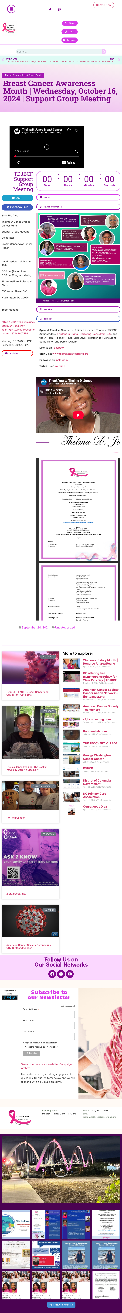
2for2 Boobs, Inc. (16, 893)
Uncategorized (65, 627)
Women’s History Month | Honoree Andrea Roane (100, 661)
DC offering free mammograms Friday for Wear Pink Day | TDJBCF (100, 676)
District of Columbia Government (97, 782)
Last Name (28, 1031)
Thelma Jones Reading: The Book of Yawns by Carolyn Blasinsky (26, 768)
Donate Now (103, 5)
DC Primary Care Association (94, 795)
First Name (28, 1020)
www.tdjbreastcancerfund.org (70, 353)
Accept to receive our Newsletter (41, 1047)
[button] (61, 1169)
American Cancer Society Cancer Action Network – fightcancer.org (101, 693)
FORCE (88, 768)
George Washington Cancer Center (97, 757)
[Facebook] (52, 974)
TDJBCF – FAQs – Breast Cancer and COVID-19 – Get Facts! (27, 693)
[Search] (104, 51)
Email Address (31, 1009)
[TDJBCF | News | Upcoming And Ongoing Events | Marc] (46, 1285)
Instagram (62, 359)
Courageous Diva (95, 806)
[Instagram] (60, 10)
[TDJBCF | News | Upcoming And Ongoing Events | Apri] (16, 1224)
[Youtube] (70, 974)
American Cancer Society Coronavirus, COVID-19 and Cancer (28, 946)
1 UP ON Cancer (15, 817)
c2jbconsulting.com (97, 719)
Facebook (58, 347)
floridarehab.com (95, 731)
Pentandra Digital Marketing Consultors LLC (84, 333)
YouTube (60, 366)
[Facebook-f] (50, 10)
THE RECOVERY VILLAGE (100, 743)
